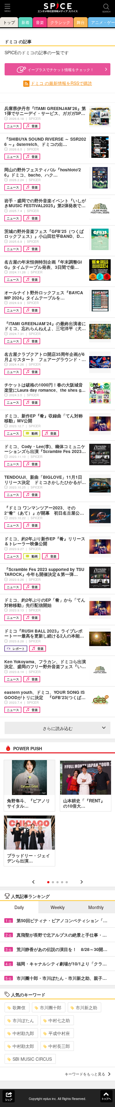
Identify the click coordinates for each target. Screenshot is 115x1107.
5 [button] (67, 882)
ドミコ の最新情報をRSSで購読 (61, 83)
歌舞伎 (19, 1007)
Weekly (58, 907)
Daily (19, 907)
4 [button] (62, 882)
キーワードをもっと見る (85, 1073)
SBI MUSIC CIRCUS (32, 1059)
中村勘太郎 (23, 1046)
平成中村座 (59, 1033)
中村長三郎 (59, 1046)
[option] (57, 815)
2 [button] (53, 882)
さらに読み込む (58, 728)
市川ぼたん (23, 1020)
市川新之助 (86, 1007)
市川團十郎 (50, 1007)
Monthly (96, 907)
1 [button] (48, 882)
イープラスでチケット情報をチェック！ (61, 69)
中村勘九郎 (23, 1033)
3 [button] (57, 882)
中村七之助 (59, 1020)
